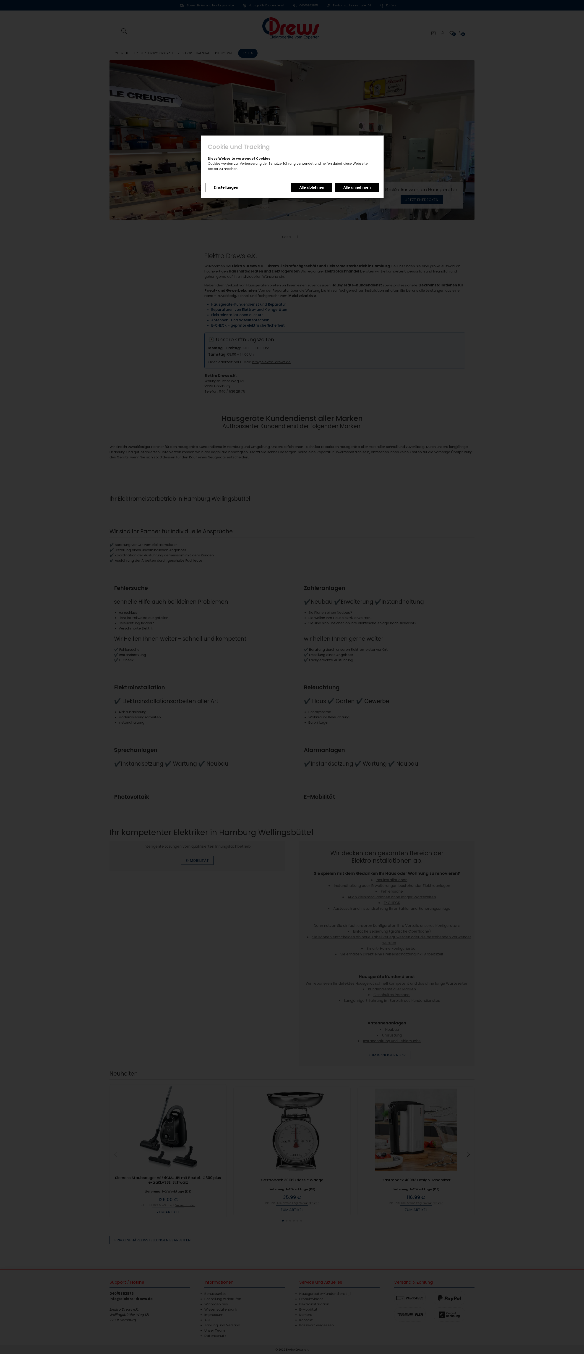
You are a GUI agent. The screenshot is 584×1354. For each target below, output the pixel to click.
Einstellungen (226, 187)
